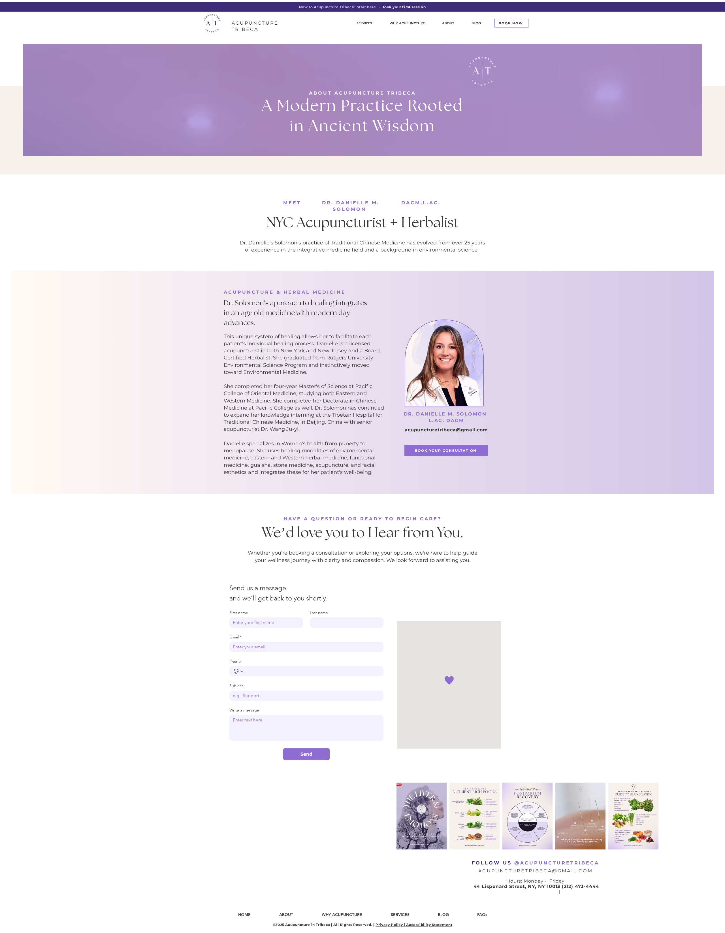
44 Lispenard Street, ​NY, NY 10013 (517, 886)
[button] (448, 23)
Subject (236, 685)
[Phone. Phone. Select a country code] (238, 671)
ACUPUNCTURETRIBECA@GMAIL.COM (535, 871)
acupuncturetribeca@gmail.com (446, 430)
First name (238, 612)
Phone (235, 661)
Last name (319, 612)
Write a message (244, 710)
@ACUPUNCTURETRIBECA (556, 863)
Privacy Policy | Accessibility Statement (414, 925)
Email (235, 637)
